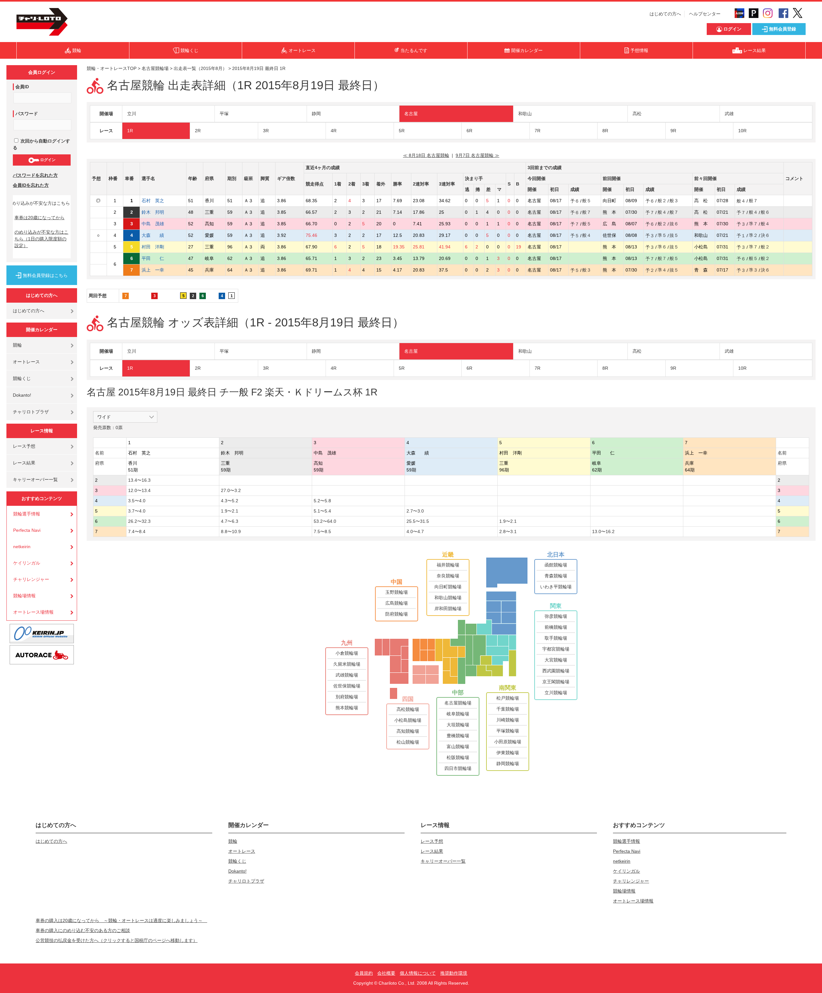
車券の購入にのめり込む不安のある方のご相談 (83, 930)
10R (742, 130)
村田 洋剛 (157, 246)
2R (198, 130)
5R (402, 130)
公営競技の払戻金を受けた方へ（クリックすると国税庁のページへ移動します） (116, 940)
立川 (131, 113)
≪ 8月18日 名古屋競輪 (426, 155)
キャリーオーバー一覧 (35, 479)
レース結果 (24, 462)
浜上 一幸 (157, 269)
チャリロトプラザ (31, 411)
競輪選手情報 (26, 513)
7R (537, 130)
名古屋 (411, 113)
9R (673, 130)
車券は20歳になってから (39, 217)
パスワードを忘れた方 (35, 175)
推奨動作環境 (453, 973)
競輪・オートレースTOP (111, 68)
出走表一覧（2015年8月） (200, 68)
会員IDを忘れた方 (31, 185)
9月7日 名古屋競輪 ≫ (477, 155)
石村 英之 (157, 200)
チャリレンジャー (31, 579)
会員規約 (364, 973)
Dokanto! (22, 395)
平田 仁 (157, 258)
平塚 (224, 113)
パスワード (26, 113)
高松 (637, 113)
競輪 (17, 345)
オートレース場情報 (33, 612)
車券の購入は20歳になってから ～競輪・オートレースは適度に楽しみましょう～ (121, 920)
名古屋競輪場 (155, 68)
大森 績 (157, 235)
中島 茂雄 (157, 223)
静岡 (316, 113)
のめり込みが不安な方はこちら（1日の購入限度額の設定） (41, 238)
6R (469, 130)
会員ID (22, 86)
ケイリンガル (26, 563)
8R (605, 130)
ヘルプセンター (705, 13)
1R (130, 130)
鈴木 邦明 (157, 212)
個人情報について (418, 973)
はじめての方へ (665, 13)
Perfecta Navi (26, 530)
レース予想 (24, 446)
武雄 (729, 113)
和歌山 (525, 113)
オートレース (26, 361)
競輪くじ (22, 378)
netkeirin (22, 546)
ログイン (47, 160)
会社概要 (386, 973)
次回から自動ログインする (41, 144)
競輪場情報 (24, 595)
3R (266, 130)
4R (334, 130)
